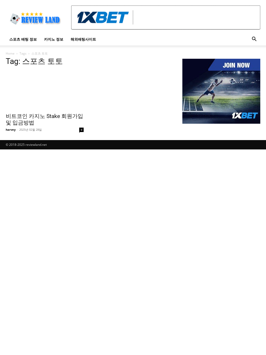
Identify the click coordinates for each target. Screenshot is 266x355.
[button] (254, 39)
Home (10, 53)
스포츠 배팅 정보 (23, 39)
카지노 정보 (53, 39)
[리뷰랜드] (221, 91)
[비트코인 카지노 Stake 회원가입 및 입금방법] (45, 90)
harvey (11, 130)
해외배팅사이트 (83, 39)
